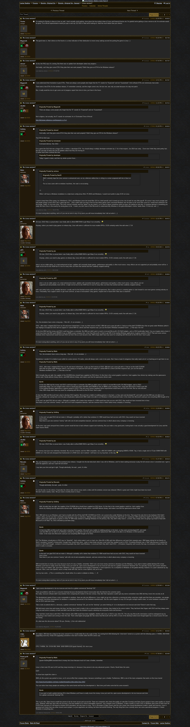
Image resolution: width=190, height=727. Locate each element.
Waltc (147, 347)
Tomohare (146, 18)
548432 (168, 126)
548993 (168, 408)
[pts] (26, 238)
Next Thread (131, 10)
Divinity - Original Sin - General (68, 3)
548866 (168, 302)
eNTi (147, 274)
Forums (35, 3)
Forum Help (155, 723)
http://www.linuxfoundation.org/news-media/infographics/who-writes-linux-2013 (60, 682)
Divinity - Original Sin (48, 3)
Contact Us (145, 723)
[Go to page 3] (169, 15)
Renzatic (146, 478)
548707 (168, 167)
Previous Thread (58, 10)
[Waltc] (24, 182)
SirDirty (147, 408)
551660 (168, 585)
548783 (168, 247)
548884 (168, 347)
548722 (168, 218)
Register (159, 3)
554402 (168, 631)
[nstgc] (24, 646)
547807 (168, 80)
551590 (168, 497)
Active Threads (103, 6)
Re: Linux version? (29, 18)
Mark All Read (35, 723)
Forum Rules (24, 723)
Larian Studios (25, 3)
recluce (147, 167)
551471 (168, 478)
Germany (28, 243)
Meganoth (146, 103)
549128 (168, 459)
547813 (168, 103)
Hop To (70, 716)
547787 (168, 60)
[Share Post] (163, 18)
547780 (168, 37)
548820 (168, 274)
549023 (168, 436)
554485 (168, 653)
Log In (167, 3)
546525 (168, 18)
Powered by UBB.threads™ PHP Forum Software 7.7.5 (95, 726)
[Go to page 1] (160, 15)
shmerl (147, 126)
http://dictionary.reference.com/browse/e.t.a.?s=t (51, 120)
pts (148, 247)
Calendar (93, 6)
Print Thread (24, 14)
